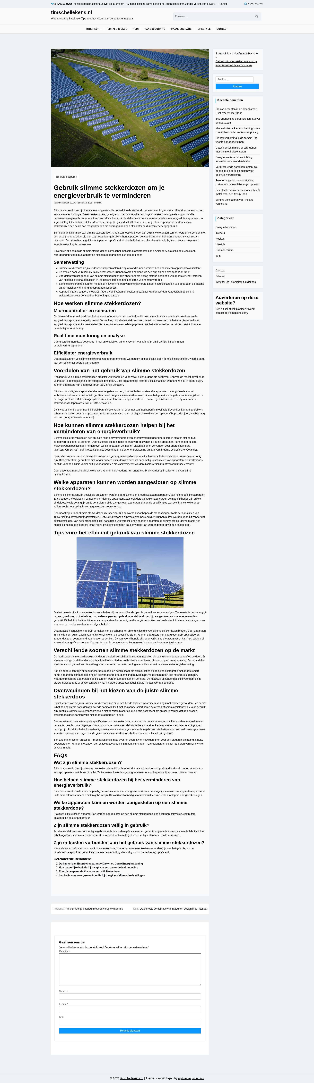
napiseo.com (239, 312)
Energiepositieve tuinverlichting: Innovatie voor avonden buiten (234, 159)
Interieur (92, 29)
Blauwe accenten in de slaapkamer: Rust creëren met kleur (236, 111)
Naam (63, 991)
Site (61, 1017)
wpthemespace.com (191, 1078)
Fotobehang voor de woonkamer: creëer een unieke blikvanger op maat (237, 182)
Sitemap (220, 276)
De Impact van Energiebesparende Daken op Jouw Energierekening (101, 863)
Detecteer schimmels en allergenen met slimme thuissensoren (236, 149)
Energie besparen (66, 176)
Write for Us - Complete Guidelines (236, 282)
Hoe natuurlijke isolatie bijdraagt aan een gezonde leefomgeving (98, 867)
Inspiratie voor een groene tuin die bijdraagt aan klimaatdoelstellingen (102, 875)
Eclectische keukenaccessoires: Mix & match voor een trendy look (238, 192)
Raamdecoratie (155, 29)
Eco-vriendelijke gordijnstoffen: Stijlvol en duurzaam (238, 120)
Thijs (99, 203)
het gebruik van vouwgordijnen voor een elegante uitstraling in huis (163, 739)
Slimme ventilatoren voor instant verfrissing (234, 201)
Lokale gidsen (117, 29)
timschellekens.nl (71, 12)
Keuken (220, 238)
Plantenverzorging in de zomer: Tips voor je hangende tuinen (236, 140)
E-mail (63, 1004)
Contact (222, 29)
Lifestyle (204, 29)
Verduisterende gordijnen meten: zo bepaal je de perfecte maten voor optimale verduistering (236, 171)
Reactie (64, 951)
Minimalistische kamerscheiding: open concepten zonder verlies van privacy (238, 130)
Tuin (136, 29)
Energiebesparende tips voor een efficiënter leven (90, 871)
